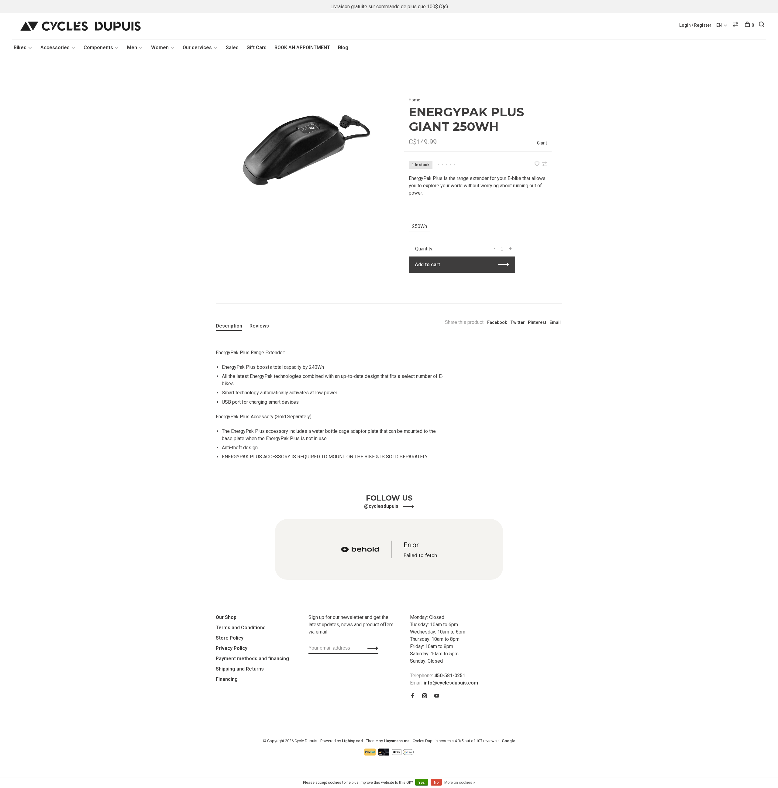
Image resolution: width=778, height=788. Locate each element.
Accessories (55, 47)
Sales (232, 47)
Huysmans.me (397, 741)
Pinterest (537, 322)
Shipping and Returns (240, 669)
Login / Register (695, 25)
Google (508, 741)
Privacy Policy (231, 648)
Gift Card (256, 47)
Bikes (20, 47)
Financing (227, 679)
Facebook (497, 322)
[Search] (762, 25)
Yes (421, 782)
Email (555, 322)
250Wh (419, 226)
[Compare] (736, 25)
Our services (197, 47)
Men (132, 47)
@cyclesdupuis (382, 506)
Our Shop (226, 617)
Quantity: (424, 249)
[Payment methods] (370, 754)
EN (719, 25)
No (436, 782)
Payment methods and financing (252, 658)
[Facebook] (412, 696)
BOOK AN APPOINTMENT (302, 47)
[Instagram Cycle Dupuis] (424, 696)
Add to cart (427, 264)
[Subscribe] (371, 648)
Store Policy (229, 638)
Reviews (259, 326)
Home (414, 99)
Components (98, 47)
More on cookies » (459, 782)
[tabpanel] (300, 149)
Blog (343, 47)
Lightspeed (352, 741)
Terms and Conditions (241, 627)
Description (229, 326)
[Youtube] (436, 696)
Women (160, 47)
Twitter (517, 322)
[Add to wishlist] (538, 164)
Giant (542, 143)
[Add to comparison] (544, 164)
